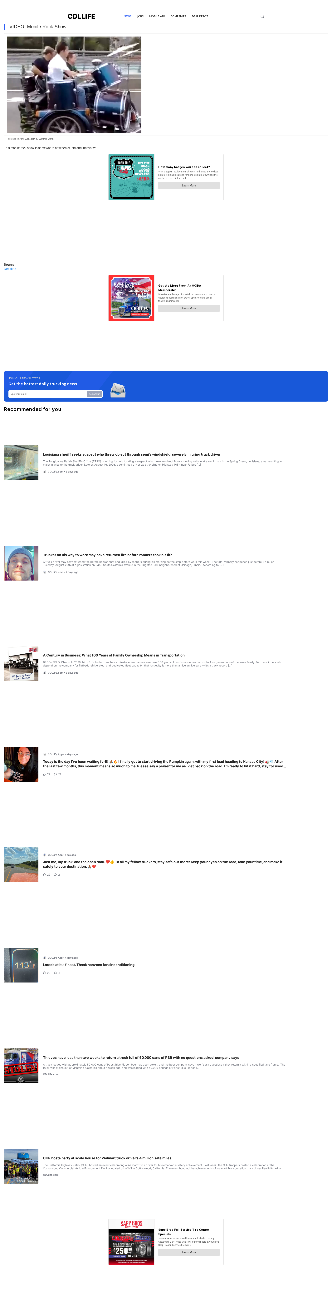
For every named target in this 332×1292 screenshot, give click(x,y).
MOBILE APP (157, 16)
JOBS (140, 16)
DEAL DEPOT (200, 16)
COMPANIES (178, 16)
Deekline (10, 268)
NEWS (127, 16)
